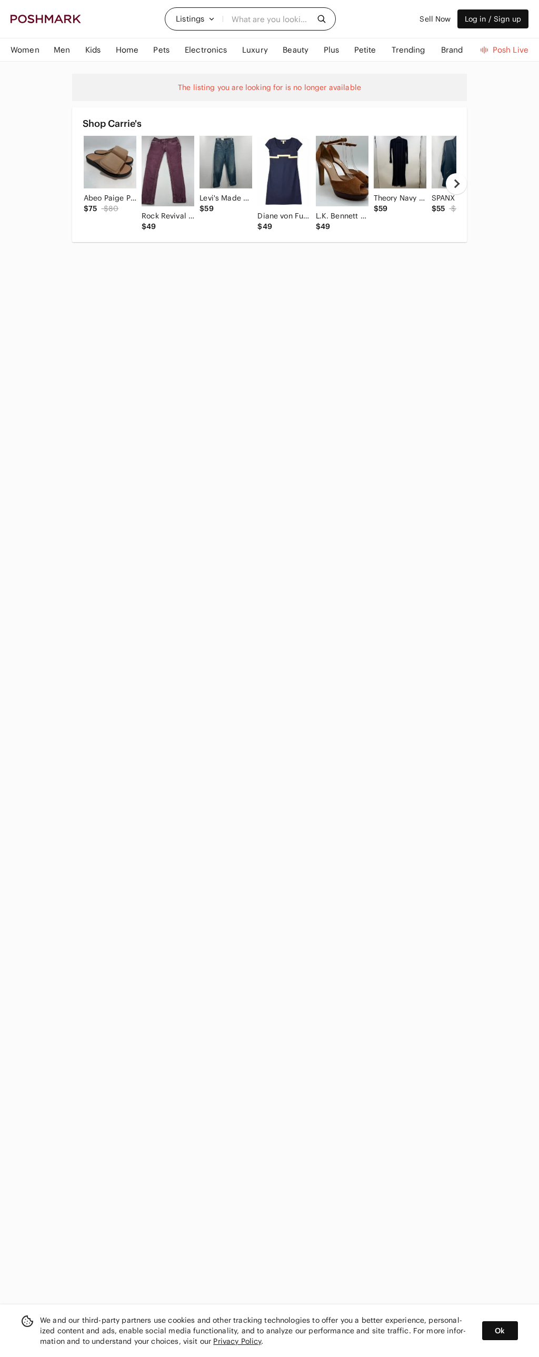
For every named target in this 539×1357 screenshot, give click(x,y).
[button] (195, 19)
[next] (456, 183)
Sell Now (435, 19)
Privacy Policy (237, 1341)
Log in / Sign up (493, 19)
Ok (500, 1330)
